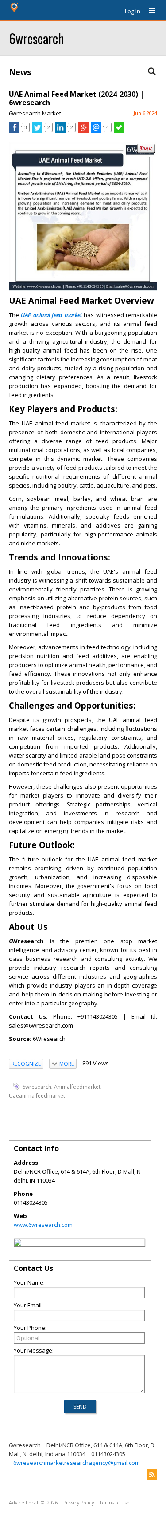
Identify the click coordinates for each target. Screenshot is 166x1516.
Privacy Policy (78, 1503)
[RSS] (152, 1474)
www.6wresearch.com (43, 1225)
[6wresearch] (17, 1244)
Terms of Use (115, 1503)
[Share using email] (96, 131)
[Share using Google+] (83, 131)
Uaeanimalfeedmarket (37, 1095)
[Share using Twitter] (37, 131)
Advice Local (23, 1503)
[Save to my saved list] (119, 131)
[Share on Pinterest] (146, 150)
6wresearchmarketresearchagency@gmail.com (76, 1463)
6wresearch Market (35, 113)
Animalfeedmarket (77, 1087)
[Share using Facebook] (14, 131)
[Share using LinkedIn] (60, 131)
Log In (132, 11)
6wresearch (36, 38)
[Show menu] (148, 11)
